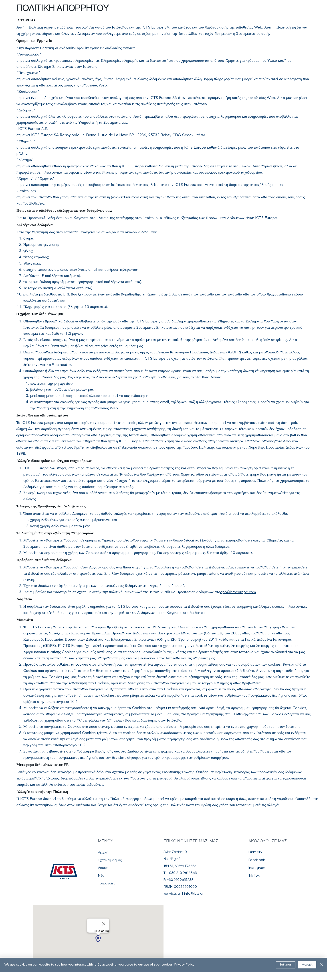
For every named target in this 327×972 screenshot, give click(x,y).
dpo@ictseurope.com (238, 592)
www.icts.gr (172, 893)
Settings (285, 964)
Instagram (256, 867)
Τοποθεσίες (106, 883)
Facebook (256, 860)
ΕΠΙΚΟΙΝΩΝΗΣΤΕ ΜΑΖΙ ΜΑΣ (191, 840)
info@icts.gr (194, 893)
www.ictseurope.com (129, 197)
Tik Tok (254, 875)
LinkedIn (255, 852)
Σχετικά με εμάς (110, 860)
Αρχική (103, 852)
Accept (307, 964)
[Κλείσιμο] (321, 964)
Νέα (101, 875)
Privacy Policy (184, 964)
